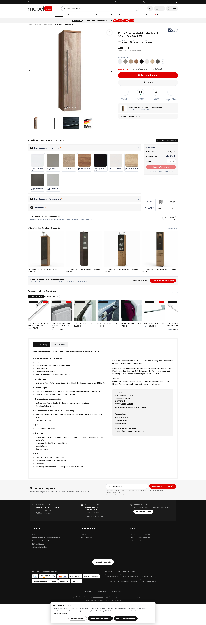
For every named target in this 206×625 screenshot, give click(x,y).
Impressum (88, 591)
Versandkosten (98, 597)
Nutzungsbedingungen (113, 492)
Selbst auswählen (78, 618)
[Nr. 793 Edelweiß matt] (147, 61)
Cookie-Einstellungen (115, 600)
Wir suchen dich (87, 538)
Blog (174, 2)
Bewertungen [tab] (59, 345)
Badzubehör (52, 296)
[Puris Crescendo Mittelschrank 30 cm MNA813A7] (71, 71)
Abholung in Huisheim (40, 547)
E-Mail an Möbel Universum (140, 538)
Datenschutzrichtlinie (153, 490)
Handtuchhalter (36, 296)
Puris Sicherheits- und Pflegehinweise (130, 407)
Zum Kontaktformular (143, 511)
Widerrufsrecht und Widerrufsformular (46, 538)
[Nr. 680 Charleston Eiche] (136, 61)
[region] (71, 78)
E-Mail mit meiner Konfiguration (163, 280)
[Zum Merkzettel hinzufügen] (109, 32)
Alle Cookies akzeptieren (125, 618)
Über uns (84, 535)
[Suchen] (135, 8)
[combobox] (97, 8)
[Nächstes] (112, 70)
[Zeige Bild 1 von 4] (66, 107)
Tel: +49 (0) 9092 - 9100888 (140, 535)
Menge (148, 161)
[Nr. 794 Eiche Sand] (131, 61)
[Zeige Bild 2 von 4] (69, 107)
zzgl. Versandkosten (135, 50)
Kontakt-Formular (136, 541)
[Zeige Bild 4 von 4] (75, 107)
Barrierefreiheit (116, 591)
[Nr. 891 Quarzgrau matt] (158, 61)
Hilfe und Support (38, 544)
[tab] (41, 344)
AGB (33, 535)
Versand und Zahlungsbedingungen (45, 541)
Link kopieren (169, 217)
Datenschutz (127, 495)
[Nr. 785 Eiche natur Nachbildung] (152, 61)
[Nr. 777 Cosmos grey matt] (141, 61)
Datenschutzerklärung (60, 613)
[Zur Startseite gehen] (40, 8)
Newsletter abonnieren (161, 486)
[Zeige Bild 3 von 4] (72, 107)
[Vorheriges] (30, 70)
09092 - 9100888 (158, 2)
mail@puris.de (127, 404)
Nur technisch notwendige (100, 618)
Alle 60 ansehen (172, 228)
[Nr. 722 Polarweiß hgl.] (120, 61)
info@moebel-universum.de (132, 431)
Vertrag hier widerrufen (103, 562)
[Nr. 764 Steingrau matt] (125, 61)
